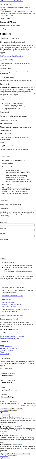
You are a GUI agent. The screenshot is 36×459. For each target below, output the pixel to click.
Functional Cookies (8, 426)
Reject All (11, 409)
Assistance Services (6, 11)
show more (5, 415)
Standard (17, 417)
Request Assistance (6, 401)
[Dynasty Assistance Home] (11, 1)
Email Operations (17, 56)
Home (2, 345)
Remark (17, 426)
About (21, 8)
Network (16, 8)
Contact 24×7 (28, 8)
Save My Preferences (14, 454)
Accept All (19, 409)
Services (2, 8)
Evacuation (9, 8)
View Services (18, 296)
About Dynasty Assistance (22, 13)
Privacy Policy (25, 405)
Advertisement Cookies (9, 444)
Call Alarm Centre (6, 56)
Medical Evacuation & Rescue (22, 11)
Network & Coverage (7, 13)
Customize (4, 409)
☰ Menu (3, 9)
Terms (34, 405)
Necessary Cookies (8, 417)
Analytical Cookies (8, 435)
